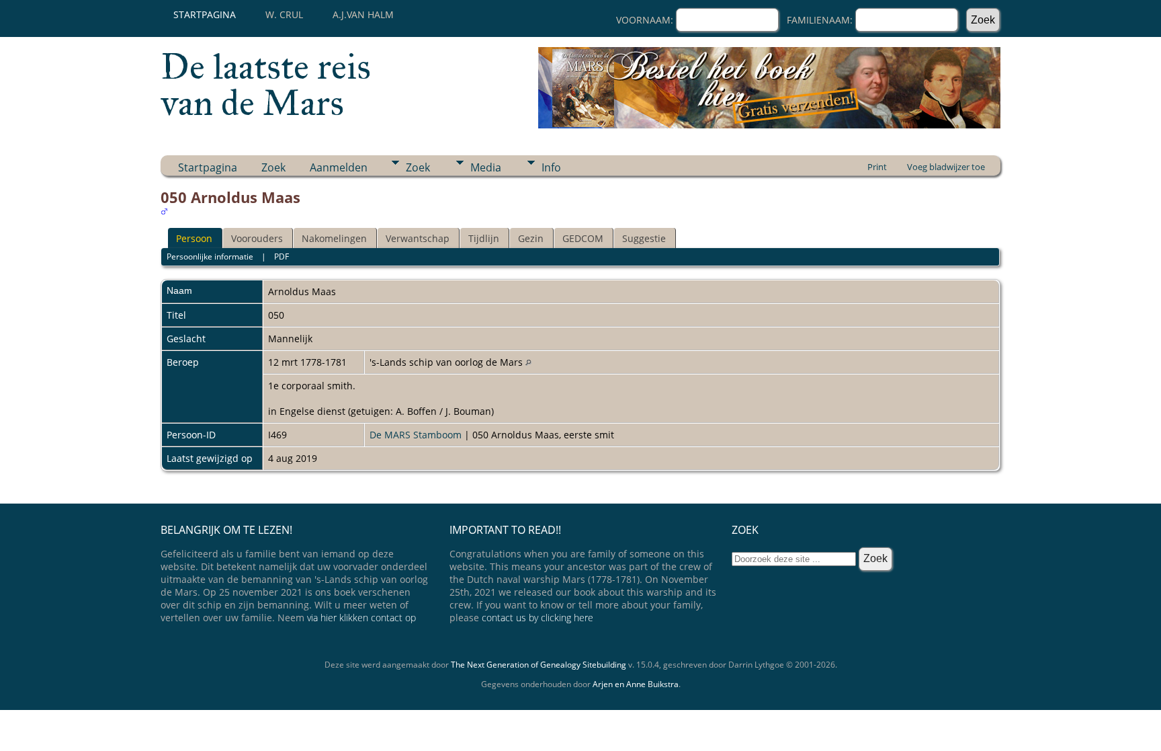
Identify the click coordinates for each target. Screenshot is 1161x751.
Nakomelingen (334, 238)
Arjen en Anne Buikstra (636, 684)
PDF (281, 256)
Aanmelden (339, 167)
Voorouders (257, 238)
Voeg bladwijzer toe (946, 167)
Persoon (194, 238)
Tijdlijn (483, 238)
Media (485, 167)
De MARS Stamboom (416, 434)
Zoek (273, 167)
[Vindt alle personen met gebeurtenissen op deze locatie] (528, 362)
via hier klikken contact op (361, 617)
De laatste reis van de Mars (266, 84)
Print (877, 167)
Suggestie (644, 238)
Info (551, 167)
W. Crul (284, 14)
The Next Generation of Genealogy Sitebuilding (538, 664)
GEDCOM (582, 238)
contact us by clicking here (537, 617)
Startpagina (204, 14)
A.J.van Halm (363, 14)
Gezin (531, 238)
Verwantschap (417, 238)
